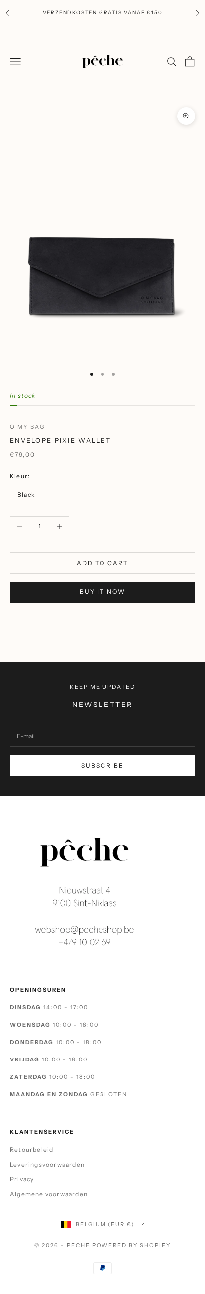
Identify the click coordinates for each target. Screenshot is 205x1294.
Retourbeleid (31, 1149)
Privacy (22, 1179)
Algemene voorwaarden (49, 1194)
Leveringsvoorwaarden (47, 1164)
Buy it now (103, 591)
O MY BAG (27, 426)
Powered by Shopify (131, 1245)
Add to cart (103, 563)
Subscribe (102, 765)
